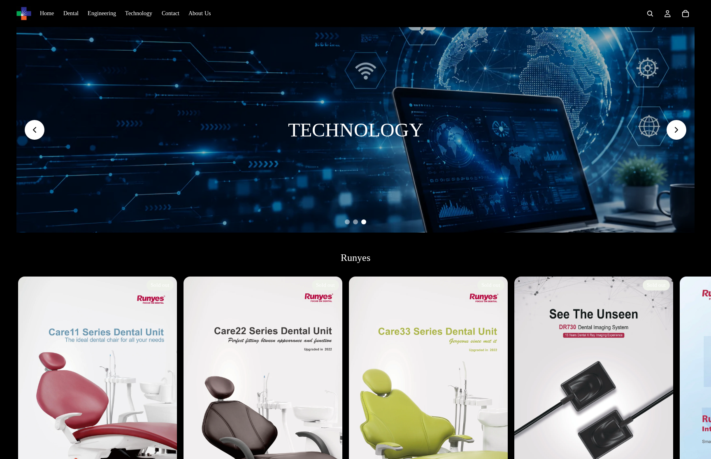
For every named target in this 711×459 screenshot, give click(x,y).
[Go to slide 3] (363, 221)
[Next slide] (676, 130)
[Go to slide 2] (355, 221)
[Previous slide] (34, 130)
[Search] (650, 14)
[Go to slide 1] (347, 221)
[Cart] (685, 14)
